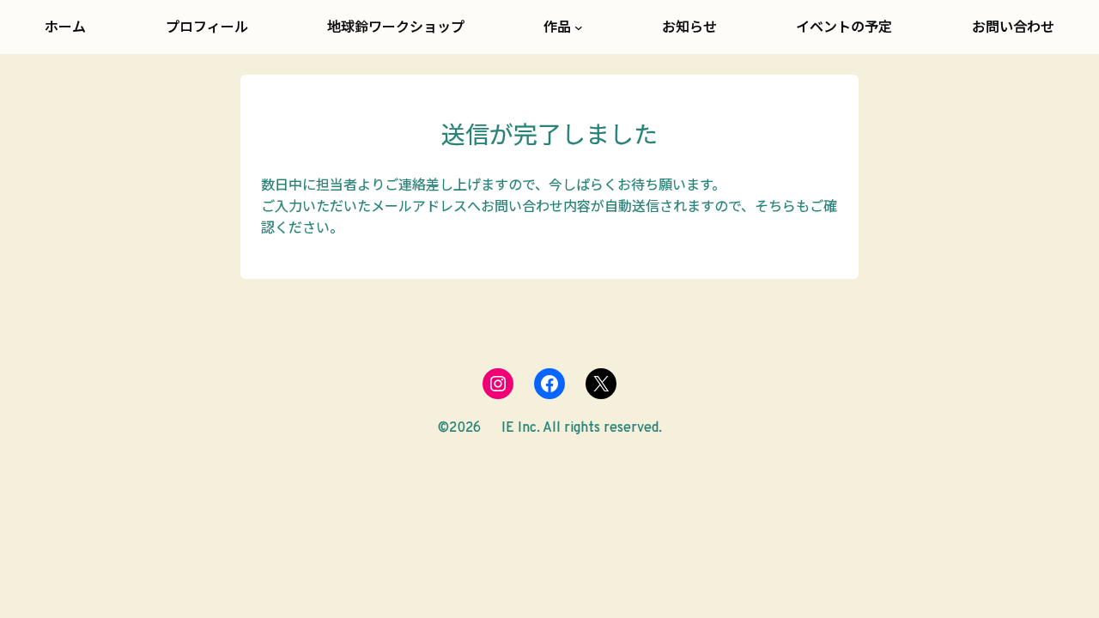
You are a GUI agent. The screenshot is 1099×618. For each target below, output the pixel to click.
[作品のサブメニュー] (578, 27)
